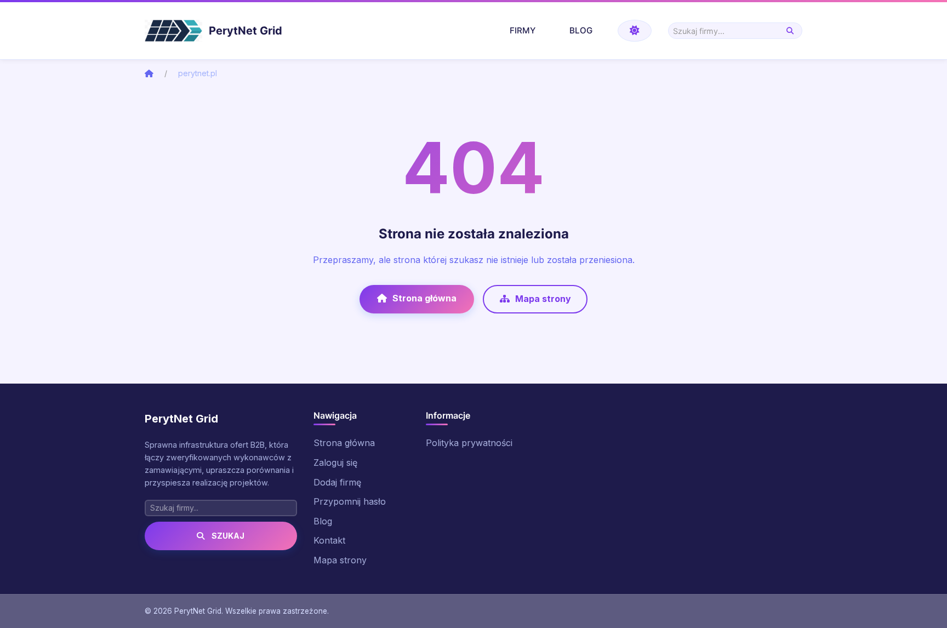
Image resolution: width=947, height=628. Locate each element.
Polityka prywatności (469, 442)
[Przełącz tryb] (635, 31)
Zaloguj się (335, 462)
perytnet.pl (197, 73)
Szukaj (227, 535)
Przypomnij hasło (349, 501)
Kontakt (329, 540)
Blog (580, 30)
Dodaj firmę (337, 482)
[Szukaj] (790, 31)
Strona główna (424, 298)
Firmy (522, 30)
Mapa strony (543, 298)
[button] (914, 606)
